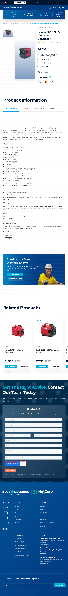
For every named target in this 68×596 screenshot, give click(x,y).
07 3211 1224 (44, 554)
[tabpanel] (17, 344)
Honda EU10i (8, 237)
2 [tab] (5, 372)
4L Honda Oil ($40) (45, 63)
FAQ (41, 509)
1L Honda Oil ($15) (45, 59)
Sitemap (43, 526)
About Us (36, 2)
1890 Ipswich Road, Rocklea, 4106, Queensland (51, 551)
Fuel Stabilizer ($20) (45, 66)
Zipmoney (43, 519)
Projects (56, 2)
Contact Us (44, 2)
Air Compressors (20, 545)
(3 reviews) (49, 42)
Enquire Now (44, 77)
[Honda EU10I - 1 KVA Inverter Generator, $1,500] (17, 330)
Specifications (39, 108)
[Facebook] (2, 3)
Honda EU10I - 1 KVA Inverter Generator (15, 351)
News (16, 516)
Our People (18, 513)
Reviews (52, 108)
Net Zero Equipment (21, 542)
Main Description (11, 108)
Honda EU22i (8, 235)
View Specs (24, 366)
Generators (18, 538)
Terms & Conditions (48, 474)
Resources (64, 2)
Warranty (43, 506)
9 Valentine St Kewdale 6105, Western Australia (52, 541)
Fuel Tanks (18, 552)
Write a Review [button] (56, 42)
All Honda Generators (11, 238)
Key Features (26, 108)
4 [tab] (8, 372)
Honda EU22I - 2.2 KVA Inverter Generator (47, 351)
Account (54, 7)
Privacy (42, 516)
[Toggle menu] (2, 7)
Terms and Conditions (47, 523)
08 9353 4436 (44, 544)
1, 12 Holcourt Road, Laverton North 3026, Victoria (51, 560)
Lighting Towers (20, 548)
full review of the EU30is (39, 139)
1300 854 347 (45, 72)
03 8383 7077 (44, 563)
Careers (50, 2)
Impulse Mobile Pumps (22, 555)
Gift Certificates (45, 513)
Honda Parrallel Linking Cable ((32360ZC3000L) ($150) (48, 55)
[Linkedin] (5, 3)
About (17, 506)
